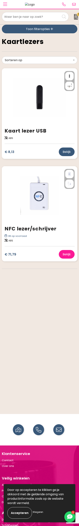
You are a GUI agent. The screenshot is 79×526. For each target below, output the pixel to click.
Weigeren (38, 512)
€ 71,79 (10, 254)
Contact (8, 460)
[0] (74, 17)
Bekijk (67, 152)
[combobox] (31, 16)
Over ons (8, 466)
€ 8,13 (9, 152)
